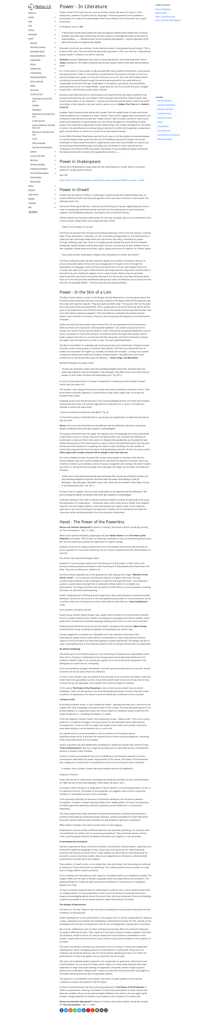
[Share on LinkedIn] (84, 1010)
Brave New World (37, 55)
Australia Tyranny (37, 47)
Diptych (160, 122)
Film (30, 25)
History (31, 30)
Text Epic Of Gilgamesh (42, 147)
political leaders (163, 126)
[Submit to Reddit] (70, 1010)
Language (32, 34)
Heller (32, 85)
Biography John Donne (165, 109)
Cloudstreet (35, 60)
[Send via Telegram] (79, 1010)
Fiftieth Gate (35, 68)
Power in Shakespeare (163, 9)
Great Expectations (38, 77)
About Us (32, 13)
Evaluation (36, 109)
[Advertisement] (169, 59)
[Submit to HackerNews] (93, 1010)
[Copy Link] (106, 1010)
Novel (30, 38)
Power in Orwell (161, 13)
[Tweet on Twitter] (66, 1010)
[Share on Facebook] (61, 1010)
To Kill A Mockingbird (39, 173)
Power (34, 138)
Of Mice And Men (37, 164)
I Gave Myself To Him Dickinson (168, 135)
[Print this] (101, 1010)
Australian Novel (37, 51)
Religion (31, 190)
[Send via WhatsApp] (75, 1010)
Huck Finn (34, 90)
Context (35, 105)
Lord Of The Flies (37, 156)
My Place (34, 160)
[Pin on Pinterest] (88, 1010)
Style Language (38, 143)
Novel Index (35, 181)
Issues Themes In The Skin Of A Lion (43, 126)
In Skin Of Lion (36, 94)
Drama (31, 17)
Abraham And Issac (164, 113)
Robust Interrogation (164, 139)
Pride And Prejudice (38, 168)
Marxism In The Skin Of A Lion (43, 133)
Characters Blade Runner (166, 105)
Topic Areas (33, 194)
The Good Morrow (163, 130)
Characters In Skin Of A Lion (42, 99)
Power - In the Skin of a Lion (165, 16)
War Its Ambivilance (164, 100)
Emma (33, 64)
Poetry (31, 186)
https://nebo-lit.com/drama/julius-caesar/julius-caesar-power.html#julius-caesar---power (102, 180)
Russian (33, 43)
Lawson (33, 151)
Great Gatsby (35, 177)
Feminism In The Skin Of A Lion (43, 115)
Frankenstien (35, 73)
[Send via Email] (97, 1010)
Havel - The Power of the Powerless (168, 20)
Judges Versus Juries (164, 118)
